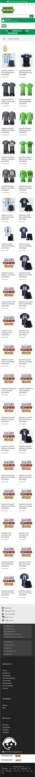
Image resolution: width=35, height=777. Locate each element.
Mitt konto (5, 725)
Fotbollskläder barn (19, 771)
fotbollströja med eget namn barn (13, 636)
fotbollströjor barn (9, 628)
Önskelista (5, 730)
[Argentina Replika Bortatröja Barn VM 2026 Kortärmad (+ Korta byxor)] (26, 60)
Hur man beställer (7, 685)
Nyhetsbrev (5, 732)
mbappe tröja (7, 648)
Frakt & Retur (6, 680)
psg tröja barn (8, 654)
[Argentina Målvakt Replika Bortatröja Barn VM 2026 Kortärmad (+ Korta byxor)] (26, 89)
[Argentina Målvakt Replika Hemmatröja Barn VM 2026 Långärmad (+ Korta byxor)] (8, 118)
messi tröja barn (8, 642)
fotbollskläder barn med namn (12, 634)
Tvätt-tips (5, 688)
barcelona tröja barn (9, 651)
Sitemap (4, 705)
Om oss (4, 670)
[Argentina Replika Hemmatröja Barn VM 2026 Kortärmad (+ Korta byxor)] (8, 60)
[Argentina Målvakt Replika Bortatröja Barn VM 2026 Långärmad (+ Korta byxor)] (26, 118)
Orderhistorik (6, 727)
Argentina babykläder (14, 38)
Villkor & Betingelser (8, 678)
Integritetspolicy (7, 683)
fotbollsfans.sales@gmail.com (13, 752)
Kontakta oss (6, 673)
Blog (3, 708)
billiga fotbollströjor (9, 631)
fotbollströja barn (9, 626)
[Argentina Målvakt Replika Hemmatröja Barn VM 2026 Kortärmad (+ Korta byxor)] (8, 89)
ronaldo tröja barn (9, 645)
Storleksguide (6, 675)
